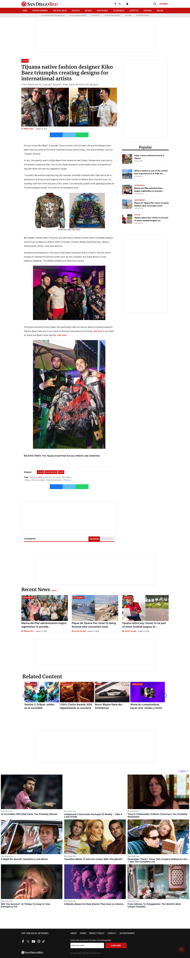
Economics (118, 10)
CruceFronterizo (113, 15)
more (53, 591)
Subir (181, 949)
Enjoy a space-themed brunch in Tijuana (149, 157)
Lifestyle (134, 10)
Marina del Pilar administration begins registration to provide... (149, 190)
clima (129, 15)
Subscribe (116, 945)
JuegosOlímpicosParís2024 (54, 15)
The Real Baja (60, 10)
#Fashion (67, 480)
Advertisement (127, 933)
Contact (112, 933)
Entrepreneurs (51, 472)
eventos (96, 15)
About (73, 933)
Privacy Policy (96, 933)
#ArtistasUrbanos (54, 480)
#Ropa (27, 480)
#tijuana (33, 477)
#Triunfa (57, 477)
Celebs (61, 472)
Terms (83, 933)
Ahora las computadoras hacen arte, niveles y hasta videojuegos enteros (146, 708)
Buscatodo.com (94, 953)
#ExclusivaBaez (38, 480)
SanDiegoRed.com (45, 952)
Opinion (147, 10)
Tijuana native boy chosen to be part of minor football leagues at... (151, 219)
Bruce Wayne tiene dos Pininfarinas (108, 706)
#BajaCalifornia (45, 477)
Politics (76, 10)
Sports (88, 10)
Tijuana (40, 472)
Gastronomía (143, 15)
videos (160, 10)
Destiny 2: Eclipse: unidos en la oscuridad (39, 706)
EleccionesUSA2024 (78, 15)
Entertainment (40, 10)
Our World (102, 10)
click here (97, 331)
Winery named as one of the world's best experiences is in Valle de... (151, 172)
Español (163, 4)
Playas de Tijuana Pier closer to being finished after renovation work (151, 204)
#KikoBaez (66, 477)
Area (24, 10)
